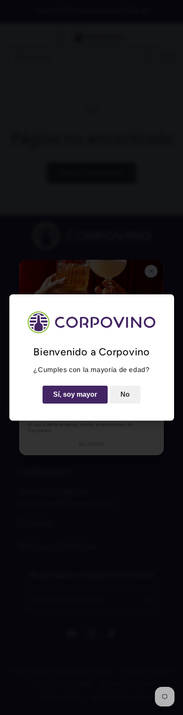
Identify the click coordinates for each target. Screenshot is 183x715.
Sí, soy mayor (75, 394)
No (125, 394)
